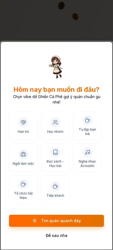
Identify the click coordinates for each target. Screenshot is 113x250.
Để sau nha (56, 235)
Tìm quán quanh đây (61, 220)
